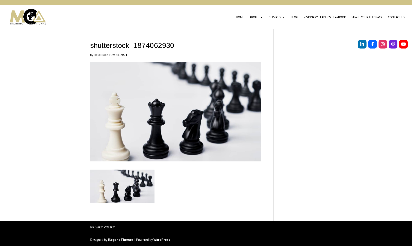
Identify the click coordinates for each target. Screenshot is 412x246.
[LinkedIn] (362, 44)
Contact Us (396, 17)
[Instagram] (383, 44)
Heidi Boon (101, 55)
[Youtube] (403, 44)
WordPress (161, 239)
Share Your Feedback (366, 17)
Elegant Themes (120, 239)
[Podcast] (393, 44)
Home (240, 17)
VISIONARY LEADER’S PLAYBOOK (325, 17)
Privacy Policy (102, 227)
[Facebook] (372, 44)
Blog (294, 17)
